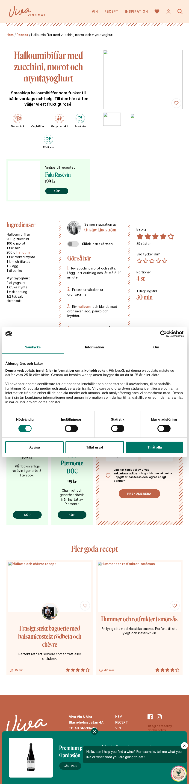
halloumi (23, 252)
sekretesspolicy (125, 473)
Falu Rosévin (58, 174)
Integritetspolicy (160, 726)
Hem (10, 35)
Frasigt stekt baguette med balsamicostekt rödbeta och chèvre (49, 636)
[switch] (71, 428)
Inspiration (136, 11)
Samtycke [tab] (33, 347)
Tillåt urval (94, 447)
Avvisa (34, 447)
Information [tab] (94, 347)
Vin (95, 11)
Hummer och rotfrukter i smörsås (139, 619)
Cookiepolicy (157, 730)
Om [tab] (156, 347)
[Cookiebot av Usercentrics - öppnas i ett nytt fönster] (163, 333)
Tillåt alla (155, 447)
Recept (111, 11)
